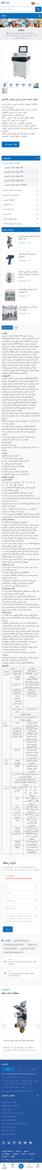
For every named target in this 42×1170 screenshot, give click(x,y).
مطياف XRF (7, 205)
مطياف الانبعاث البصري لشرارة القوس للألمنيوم (18, 878)
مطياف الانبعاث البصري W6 (14, 180)
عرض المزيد (22, 242)
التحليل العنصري (8, 200)
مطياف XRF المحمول (11, 195)
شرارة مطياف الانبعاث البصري (13, 952)
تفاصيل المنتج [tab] (7, 328)
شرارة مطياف (32, 944)
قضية (23, 1154)
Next (38, 1026)
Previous (3, 1026)
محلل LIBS (7, 214)
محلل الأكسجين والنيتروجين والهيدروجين (15, 1123)
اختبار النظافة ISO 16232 (10, 1106)
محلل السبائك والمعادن (9, 1120)
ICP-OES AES (8, 209)
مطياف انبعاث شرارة (10, 948)
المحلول (15, 1154)
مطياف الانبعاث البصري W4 (14, 172)
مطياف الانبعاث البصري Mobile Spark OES (28, 237)
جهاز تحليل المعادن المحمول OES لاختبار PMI (18, 1040)
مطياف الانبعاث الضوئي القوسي (13, 944)
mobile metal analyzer (12, 190)
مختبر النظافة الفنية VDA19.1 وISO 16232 (28, 308)
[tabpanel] (21, 1083)
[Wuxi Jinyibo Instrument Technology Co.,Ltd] (4, 2)
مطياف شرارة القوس (27, 948)
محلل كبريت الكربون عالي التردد (12, 1113)
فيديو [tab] (16, 328)
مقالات (13, 1156)
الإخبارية (31, 1154)
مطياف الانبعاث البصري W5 (14, 176)
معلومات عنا (6, 1154)
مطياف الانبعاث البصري (27, 33)
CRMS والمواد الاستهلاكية (12, 224)
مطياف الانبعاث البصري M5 (14, 167)
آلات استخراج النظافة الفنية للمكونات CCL (27, 290)
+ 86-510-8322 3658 (12, 1087)
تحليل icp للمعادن (8, 1131)
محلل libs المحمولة (8, 1127)
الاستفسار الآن (9, 144)
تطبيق (26, 1151)
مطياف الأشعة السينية (9, 1116)
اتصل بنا (4, 1156)
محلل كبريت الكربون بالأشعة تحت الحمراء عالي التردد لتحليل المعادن (28, 274)
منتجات (18, 1151)
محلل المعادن (6, 1109)
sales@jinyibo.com (23, 1091)
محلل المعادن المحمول (9, 1134)
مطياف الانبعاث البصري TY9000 (16, 185)
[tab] (8, 1069)
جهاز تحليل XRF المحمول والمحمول (26, 255)
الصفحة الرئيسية (14, 33)
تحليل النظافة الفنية (10, 219)
